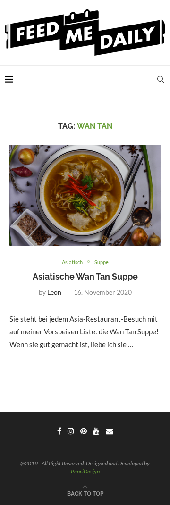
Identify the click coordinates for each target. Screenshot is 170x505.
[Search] (160, 79)
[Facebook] (59, 431)
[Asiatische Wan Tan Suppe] (85, 195)
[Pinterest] (83, 431)
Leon (54, 292)
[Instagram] (71, 431)
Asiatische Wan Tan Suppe (85, 276)
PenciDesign (85, 471)
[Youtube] (96, 431)
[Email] (109, 431)
